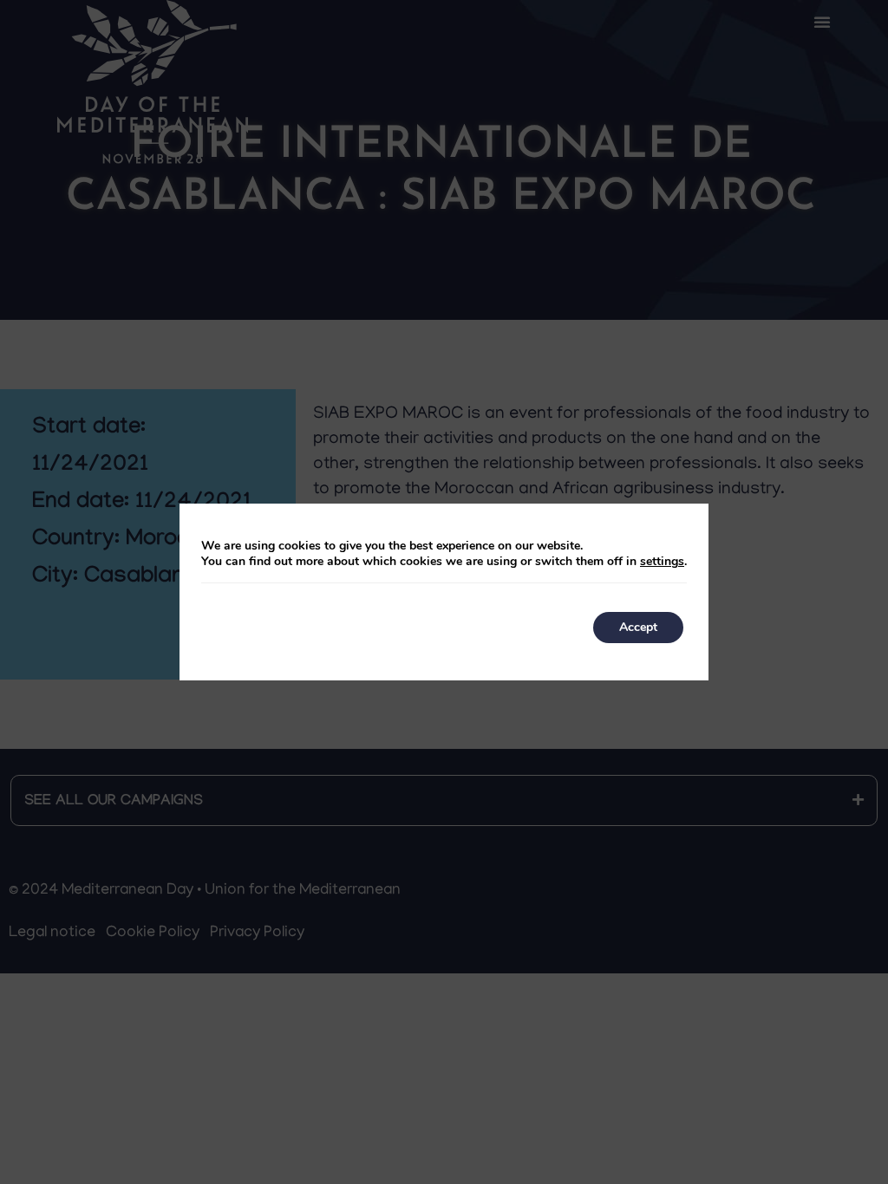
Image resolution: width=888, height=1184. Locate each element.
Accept (638, 627)
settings (662, 561)
